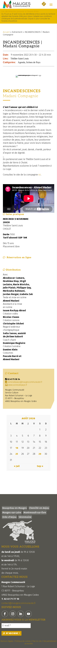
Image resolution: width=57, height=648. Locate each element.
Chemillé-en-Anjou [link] (39, 508)
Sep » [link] (40, 466)
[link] (16, 4)
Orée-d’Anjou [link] (9, 517)
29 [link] (40, 454)
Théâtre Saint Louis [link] (20, 58)
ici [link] (39, 174)
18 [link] (16, 448)
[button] (51, 4)
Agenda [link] (21, 62)
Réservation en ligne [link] (18, 257)
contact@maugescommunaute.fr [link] (18, 603)
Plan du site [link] (37, 641)
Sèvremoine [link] (25, 517)
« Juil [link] (17, 466)
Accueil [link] (6, 32)
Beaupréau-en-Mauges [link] (14, 508)
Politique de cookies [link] (23, 641)
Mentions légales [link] (6, 641)
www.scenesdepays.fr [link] (17, 385)
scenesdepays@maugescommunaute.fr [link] (24, 382)
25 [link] (16, 454)
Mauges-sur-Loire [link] (11, 512)
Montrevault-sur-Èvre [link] (35, 512)
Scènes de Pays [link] (33, 62)
